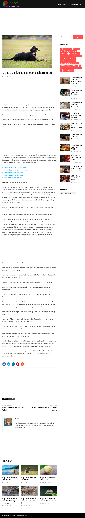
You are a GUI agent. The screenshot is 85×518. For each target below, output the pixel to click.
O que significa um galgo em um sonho (29, 479)
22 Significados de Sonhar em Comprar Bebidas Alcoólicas (76, 80)
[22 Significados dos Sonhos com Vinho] (65, 156)
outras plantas (64, 63)
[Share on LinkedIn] (13, 364)
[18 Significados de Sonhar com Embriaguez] (65, 103)
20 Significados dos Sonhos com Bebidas (76, 178)
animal (65, 4)
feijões (62, 56)
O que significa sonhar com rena (12, 178)
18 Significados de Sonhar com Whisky (76, 147)
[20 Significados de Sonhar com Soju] (65, 167)
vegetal (77, 68)
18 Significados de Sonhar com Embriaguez (76, 104)
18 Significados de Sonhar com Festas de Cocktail (76, 126)
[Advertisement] (42, 20)
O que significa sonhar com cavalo (13, 172)
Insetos (64, 58)
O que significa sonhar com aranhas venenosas (48, 500)
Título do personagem (66, 68)
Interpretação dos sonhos (20, 515)
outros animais (72, 63)
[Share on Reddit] (22, 364)
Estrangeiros (74, 53)
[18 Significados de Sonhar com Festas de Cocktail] (65, 124)
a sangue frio (66, 48)
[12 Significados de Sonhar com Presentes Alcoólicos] (65, 90)
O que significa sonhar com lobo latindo (14, 167)
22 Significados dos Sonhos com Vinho (76, 158)
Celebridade (68, 51)
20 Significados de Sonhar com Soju (76, 167)
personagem (74, 4)
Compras (63, 53)
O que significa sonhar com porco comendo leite (28, 501)
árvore (67, 70)
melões (68, 61)
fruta (75, 56)
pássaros (63, 65)
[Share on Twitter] (8, 364)
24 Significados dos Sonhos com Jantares (76, 115)
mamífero (11, 398)
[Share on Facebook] (4, 364)
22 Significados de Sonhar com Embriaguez (76, 136)
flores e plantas (69, 56)
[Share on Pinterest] (17, 364)
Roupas (73, 65)
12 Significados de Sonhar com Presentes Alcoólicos (76, 93)
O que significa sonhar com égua (12, 175)
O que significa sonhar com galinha (47, 479)
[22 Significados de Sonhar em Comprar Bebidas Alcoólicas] (65, 78)
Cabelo (77, 48)
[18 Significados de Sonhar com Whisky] (65, 145)
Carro (62, 51)
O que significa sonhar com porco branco (15, 170)
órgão (71, 70)
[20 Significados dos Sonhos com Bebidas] (65, 176)
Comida (74, 51)
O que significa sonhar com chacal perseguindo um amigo (10, 501)
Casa (59, 4)
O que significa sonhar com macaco (9, 479)
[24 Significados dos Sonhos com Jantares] (65, 114)
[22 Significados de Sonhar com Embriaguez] (65, 135)
